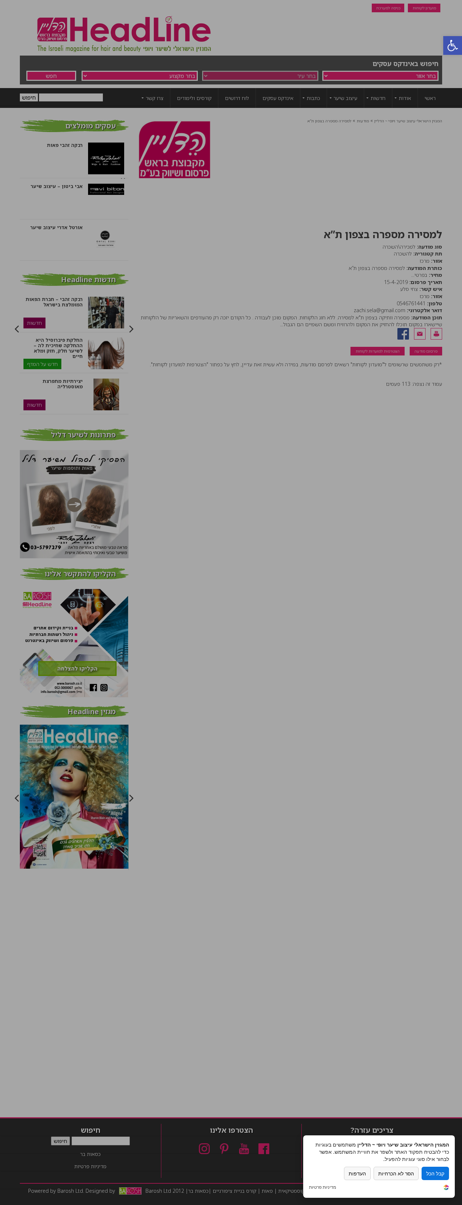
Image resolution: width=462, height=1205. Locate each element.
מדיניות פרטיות (322, 1187)
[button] (452, 45)
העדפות (357, 1173)
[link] (446, 1188)
